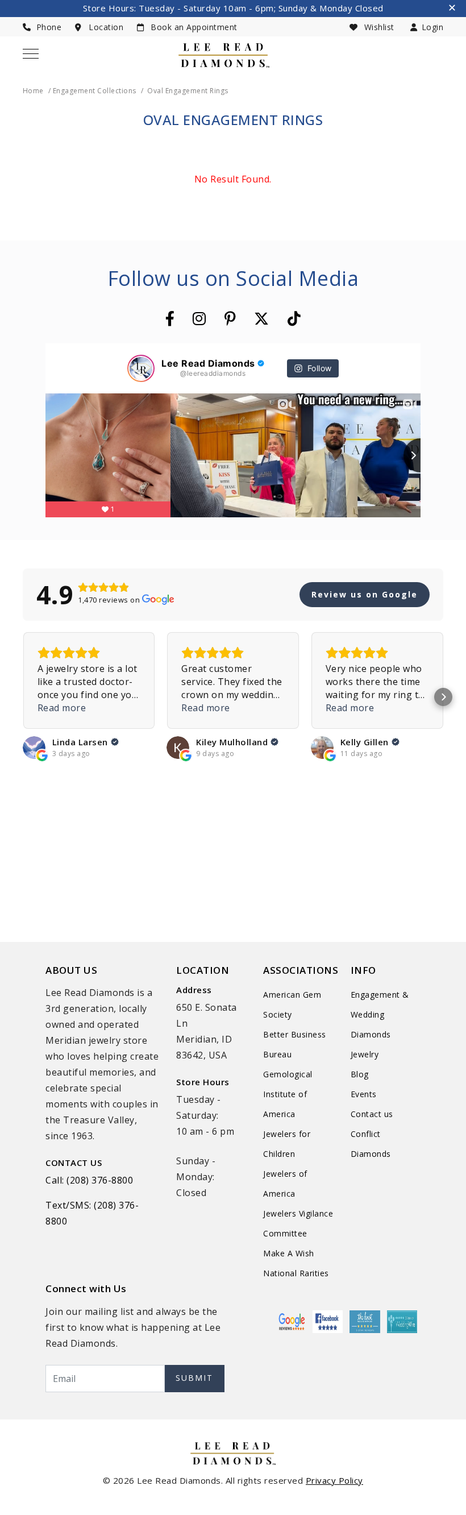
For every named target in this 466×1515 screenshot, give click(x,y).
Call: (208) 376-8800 (89, 1180)
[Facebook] (170, 318)
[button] (23, 697)
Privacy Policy (334, 1480)
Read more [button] (62, 708)
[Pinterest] (230, 318)
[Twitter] (261, 318)
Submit (194, 1377)
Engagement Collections (94, 91)
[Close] (453, 8)
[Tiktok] (294, 318)
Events (364, 1094)
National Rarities (296, 1273)
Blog (360, 1074)
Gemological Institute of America (288, 1094)
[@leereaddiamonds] (141, 368)
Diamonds (371, 1034)
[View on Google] (34, 747)
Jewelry (365, 1054)
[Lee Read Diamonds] (223, 55)
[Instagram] (199, 318)
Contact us (372, 1114)
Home (33, 91)
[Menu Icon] (31, 53)
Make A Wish (288, 1253)
